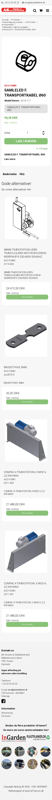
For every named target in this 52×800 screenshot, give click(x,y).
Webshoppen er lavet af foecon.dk (26, 791)
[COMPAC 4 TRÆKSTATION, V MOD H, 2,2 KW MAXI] (26, 555)
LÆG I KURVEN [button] (26, 141)
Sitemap (5, 696)
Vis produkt (27, 297)
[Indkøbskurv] (41, 11)
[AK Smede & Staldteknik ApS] (13, 10)
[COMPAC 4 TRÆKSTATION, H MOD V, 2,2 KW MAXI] (26, 443)
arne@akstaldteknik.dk (34, 2)
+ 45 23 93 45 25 (11, 2)
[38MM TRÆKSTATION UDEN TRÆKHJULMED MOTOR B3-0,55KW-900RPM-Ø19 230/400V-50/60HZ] (26, 221)
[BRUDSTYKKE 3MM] (26, 339)
